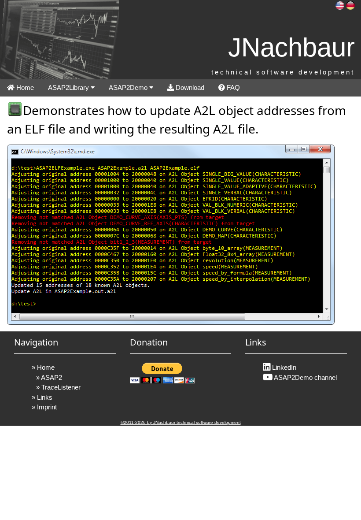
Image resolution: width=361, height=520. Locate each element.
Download (189, 87)
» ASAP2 (49, 377)
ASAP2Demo (129, 87)
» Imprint (44, 407)
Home (24, 87)
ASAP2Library (69, 87)
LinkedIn (283, 367)
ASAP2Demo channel (305, 377)
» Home (43, 367)
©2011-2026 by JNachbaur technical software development (181, 422)
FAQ (232, 87)
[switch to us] (339, 4)
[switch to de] (350, 4)
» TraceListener (58, 387)
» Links (42, 397)
